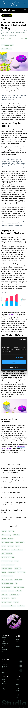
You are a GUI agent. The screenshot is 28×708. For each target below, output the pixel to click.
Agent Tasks (3, 640)
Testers (17, 639)
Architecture (5, 643)
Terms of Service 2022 (18, 696)
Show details (19, 357)
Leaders (17, 644)
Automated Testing (4, 667)
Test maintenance (7, 49)
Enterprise (18, 646)
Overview (4, 637)
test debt (11, 314)
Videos (3, 670)
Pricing (3, 651)
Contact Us (4, 683)
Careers (4, 681)
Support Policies (17, 687)
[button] (24, 10)
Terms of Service (18, 683)
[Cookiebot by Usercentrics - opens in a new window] (19, 339)
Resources (4, 664)
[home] (5, 10)
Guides (3, 672)
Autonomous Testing (7, 45)
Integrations (4, 649)
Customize (13, 367)
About (3, 679)
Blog (3, 661)
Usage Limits (17, 691)
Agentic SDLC (3, 646)
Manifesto (4, 686)
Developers (18, 641)
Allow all (14, 362)
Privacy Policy (17, 680)
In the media (3, 689)
